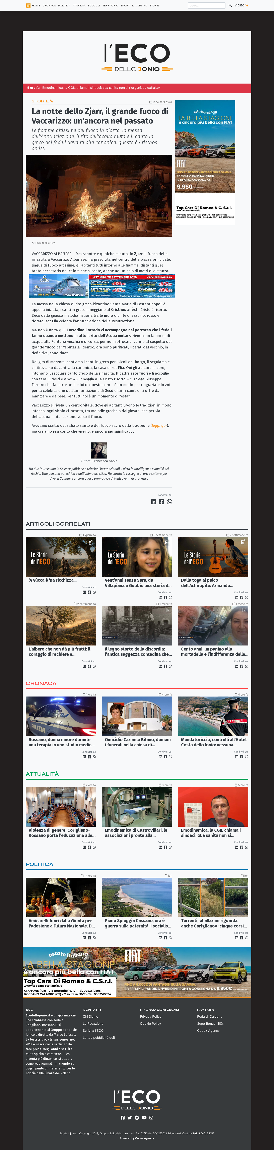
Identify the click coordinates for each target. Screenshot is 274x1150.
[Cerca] (230, 5)
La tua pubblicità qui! (99, 1038)
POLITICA (64, 5)
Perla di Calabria (209, 1016)
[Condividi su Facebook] (162, 501)
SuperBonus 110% (210, 1023)
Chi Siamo (90, 1016)
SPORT (125, 5)
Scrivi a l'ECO (93, 1030)
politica (39, 864)
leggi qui (159, 425)
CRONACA (49, 5)
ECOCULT (94, 5)
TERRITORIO (110, 5)
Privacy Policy (150, 1016)
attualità (42, 774)
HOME (36, 5)
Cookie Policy (150, 1023)
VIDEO (240, 5)
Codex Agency (208, 1030)
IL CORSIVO (139, 5)
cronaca (41, 683)
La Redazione (93, 1023)
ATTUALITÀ (79, 5)
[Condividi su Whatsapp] (169, 501)
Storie (154, 5)
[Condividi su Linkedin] (154, 501)
